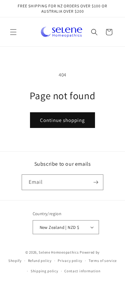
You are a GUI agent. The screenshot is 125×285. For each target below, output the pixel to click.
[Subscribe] (95, 182)
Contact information (82, 271)
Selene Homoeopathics (59, 252)
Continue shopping (62, 120)
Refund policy (40, 260)
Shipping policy (44, 271)
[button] (13, 32)
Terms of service (103, 260)
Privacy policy (70, 260)
